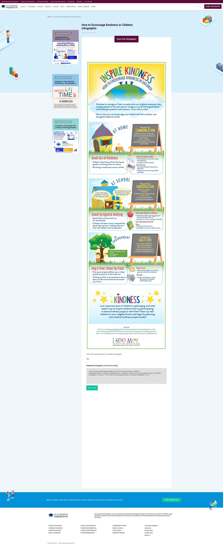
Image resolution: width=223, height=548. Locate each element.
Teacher (48, 6)
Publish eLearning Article (27, 1)
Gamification (71, 6)
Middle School (118, 528)
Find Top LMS (88, 1)
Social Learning (83, 6)
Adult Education (54, 533)
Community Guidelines (151, 525)
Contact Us (148, 528)
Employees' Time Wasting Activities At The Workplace (65, 82)
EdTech (23, 6)
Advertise (79, 1)
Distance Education (55, 528)
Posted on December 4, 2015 (89, 32)
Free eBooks (71, 1)
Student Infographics (89, 530)
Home (49, 17)
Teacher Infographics (88, 528)
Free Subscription (171, 500)
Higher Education (55, 530)
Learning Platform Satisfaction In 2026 (62, 38)
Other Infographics (88, 533)
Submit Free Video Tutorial (58, 1)
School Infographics (88, 525)
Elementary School (120, 525)
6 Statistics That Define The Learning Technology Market (65, 127)
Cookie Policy (149, 533)
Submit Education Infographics (9, 1)
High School (117, 530)
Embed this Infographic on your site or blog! (102, 365)
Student (56, 6)
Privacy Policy (149, 530)
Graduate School (119, 533)
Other (93, 6)
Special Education (55, 525)
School (40, 6)
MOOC (63, 6)
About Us (147, 535)
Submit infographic (213, 6)
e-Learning (31, 6)
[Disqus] (126, 417)
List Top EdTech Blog (42, 1)
